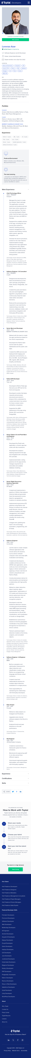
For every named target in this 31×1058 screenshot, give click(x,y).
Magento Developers (8, 965)
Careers (4, 1019)
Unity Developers (7, 993)
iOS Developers (6, 952)
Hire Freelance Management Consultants (13, 896)
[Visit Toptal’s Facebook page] (18, 1040)
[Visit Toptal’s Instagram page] (22, 1040)
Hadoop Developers (7, 949)
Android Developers (7, 934)
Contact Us (5, 1009)
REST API (5, 73)
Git (10, 71)
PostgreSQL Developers (9, 974)
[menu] (29, 2)
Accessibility (24, 1050)
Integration (17, 65)
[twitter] (13, 792)
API (23, 65)
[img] (10, 49)
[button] (15, 189)
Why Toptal (5, 1006)
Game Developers (7, 946)
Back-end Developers (8, 65)
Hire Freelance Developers (9, 886)
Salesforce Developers (8, 987)
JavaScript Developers (8, 959)
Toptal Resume (6, 1015)
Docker (20, 71)
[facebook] (17, 792)
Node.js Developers (7, 968)
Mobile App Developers (8, 927)
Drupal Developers (7, 943)
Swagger (5, 71)
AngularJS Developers (8, 937)
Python (13, 68)
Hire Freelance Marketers (9, 893)
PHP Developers (6, 971)
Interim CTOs (6, 68)
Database (24, 68)
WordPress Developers (8, 996)
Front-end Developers (8, 918)
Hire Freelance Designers (9, 889)
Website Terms (16, 1050)
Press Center (5, 1012)
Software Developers (8, 921)
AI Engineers (5, 931)
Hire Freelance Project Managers (11, 899)
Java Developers (6, 956)
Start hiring (15, 869)
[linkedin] (20, 792)
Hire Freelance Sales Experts (10, 905)
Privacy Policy (7, 1050)
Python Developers (7, 978)
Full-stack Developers (8, 915)
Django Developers (7, 940)
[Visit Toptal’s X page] (13, 1040)
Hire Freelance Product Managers (11, 902)
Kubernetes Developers (8, 962)
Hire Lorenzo (15, 39)
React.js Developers (7, 981)
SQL (18, 68)
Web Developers (6, 924)
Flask (14, 71)
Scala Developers (7, 990)
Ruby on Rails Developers (9, 984)
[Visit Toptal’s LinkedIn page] (8, 1040)
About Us (4, 1022)
